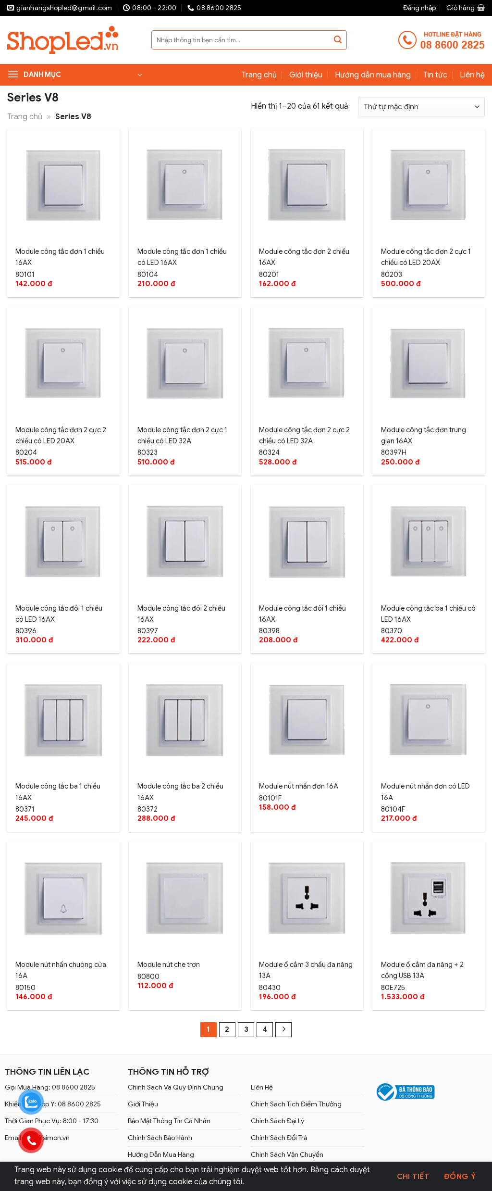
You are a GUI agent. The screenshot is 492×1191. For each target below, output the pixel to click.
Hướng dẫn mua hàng (373, 75)
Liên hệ (472, 75)
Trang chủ (259, 75)
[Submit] (338, 40)
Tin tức (435, 75)
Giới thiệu (305, 75)
